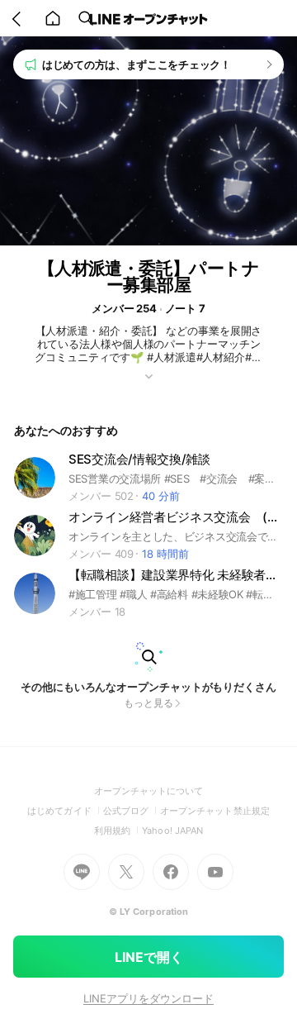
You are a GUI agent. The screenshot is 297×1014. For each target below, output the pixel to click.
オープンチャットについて (149, 791)
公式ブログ (131, 810)
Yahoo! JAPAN (172, 830)
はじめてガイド (64, 810)
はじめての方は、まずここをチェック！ (136, 64)
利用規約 (118, 830)
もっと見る (148, 703)
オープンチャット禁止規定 (215, 810)
